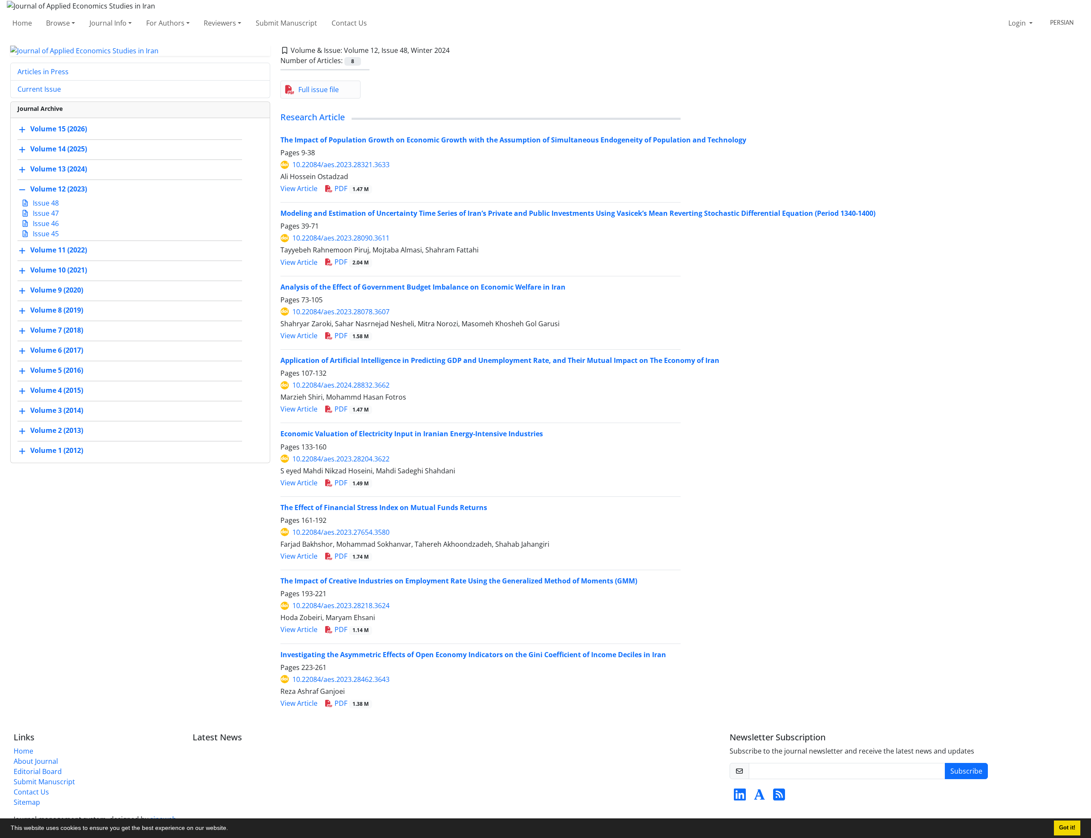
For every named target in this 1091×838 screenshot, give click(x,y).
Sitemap (27, 802)
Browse (58, 23)
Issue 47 (45, 213)
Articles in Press (43, 71)
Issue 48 (45, 203)
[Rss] (779, 797)
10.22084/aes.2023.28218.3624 (341, 605)
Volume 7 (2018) (56, 330)
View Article (298, 188)
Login (1018, 23)
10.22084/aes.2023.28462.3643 (341, 679)
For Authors (165, 23)
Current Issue (39, 89)
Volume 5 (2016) (56, 370)
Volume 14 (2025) (58, 149)
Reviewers (220, 23)
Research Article (312, 117)
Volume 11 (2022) (58, 250)
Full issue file (318, 89)
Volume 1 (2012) (56, 450)
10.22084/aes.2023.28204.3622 (341, 459)
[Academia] (759, 797)
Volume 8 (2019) (56, 310)
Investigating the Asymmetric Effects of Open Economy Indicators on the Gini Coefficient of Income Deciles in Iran (473, 654)
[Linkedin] (740, 797)
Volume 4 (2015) (56, 390)
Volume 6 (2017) (56, 350)
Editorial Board (38, 771)
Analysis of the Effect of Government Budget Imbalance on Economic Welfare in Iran (423, 287)
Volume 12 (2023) (58, 189)
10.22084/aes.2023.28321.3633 (341, 164)
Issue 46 (45, 223)
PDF (351, 188)
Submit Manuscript (286, 23)
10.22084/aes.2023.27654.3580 (341, 532)
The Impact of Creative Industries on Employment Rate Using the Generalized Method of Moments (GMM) (458, 581)
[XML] (456, 50)
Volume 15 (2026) (58, 129)
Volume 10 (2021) (58, 270)
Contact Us (349, 23)
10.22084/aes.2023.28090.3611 (341, 238)
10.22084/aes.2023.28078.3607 (341, 311)
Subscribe (966, 771)
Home (22, 23)
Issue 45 (45, 233)
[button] (231, 829)
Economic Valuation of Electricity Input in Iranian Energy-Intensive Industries (411, 433)
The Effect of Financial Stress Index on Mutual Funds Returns (383, 507)
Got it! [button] (1067, 828)
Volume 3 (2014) (56, 410)
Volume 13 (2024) (58, 169)
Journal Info (108, 23)
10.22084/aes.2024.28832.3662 (341, 385)
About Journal (36, 761)
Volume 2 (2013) (56, 430)
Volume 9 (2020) (56, 290)
